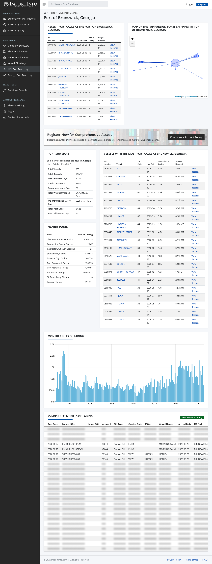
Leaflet (178, 96)
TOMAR (120, 311)
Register (202, 4)
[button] (132, 38)
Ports (52, 12)
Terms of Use (191, 559)
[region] (20, 286)
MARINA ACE (122, 255)
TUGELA (120, 319)
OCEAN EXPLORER (63, 94)
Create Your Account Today (186, 137)
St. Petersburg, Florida (58, 277)
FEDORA (120, 192)
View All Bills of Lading (192, 417)
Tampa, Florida (54, 281)
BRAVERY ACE (65, 60)
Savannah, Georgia (56, 272)
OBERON (120, 263)
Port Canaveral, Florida (58, 263)
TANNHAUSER (65, 116)
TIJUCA (119, 295)
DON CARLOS (65, 68)
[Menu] (44, 4)
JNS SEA (62, 76)
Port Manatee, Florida (57, 267)
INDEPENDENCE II (125, 232)
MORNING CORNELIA (63, 102)
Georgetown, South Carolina (61, 248)
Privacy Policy (174, 559)
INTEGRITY (121, 240)
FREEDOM (121, 208)
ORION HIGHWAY (125, 271)
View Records (114, 46)
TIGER (119, 287)
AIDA (118, 168)
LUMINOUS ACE (124, 247)
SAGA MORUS (65, 108)
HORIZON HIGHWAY (121, 226)
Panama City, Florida (57, 258)
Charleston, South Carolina (60, 239)
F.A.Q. (205, 559)
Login (189, 4)
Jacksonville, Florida (56, 253)
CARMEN (120, 176)
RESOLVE (120, 279)
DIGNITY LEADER (66, 44)
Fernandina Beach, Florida (60, 244)
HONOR (120, 216)
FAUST (119, 184)
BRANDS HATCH (66, 52)
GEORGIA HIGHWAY (63, 86)
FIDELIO (120, 200)
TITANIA (120, 303)
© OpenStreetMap (189, 96)
